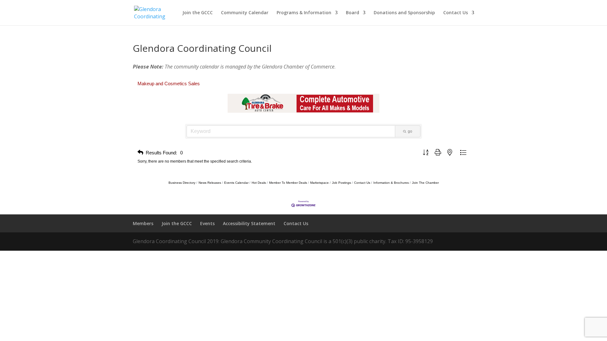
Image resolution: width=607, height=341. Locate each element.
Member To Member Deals (288, 182)
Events (207, 223)
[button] (140, 152)
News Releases (210, 182)
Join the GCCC (197, 12)
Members (143, 223)
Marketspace (319, 182)
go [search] (410, 131)
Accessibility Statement (249, 223)
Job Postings (341, 182)
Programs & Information (304, 12)
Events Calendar (236, 182)
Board (352, 12)
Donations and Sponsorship (404, 12)
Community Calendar (244, 12)
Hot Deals (259, 182)
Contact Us (455, 12)
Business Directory (182, 182)
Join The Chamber (425, 182)
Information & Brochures (391, 182)
